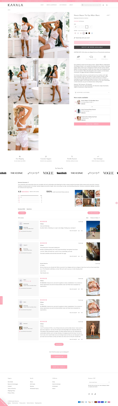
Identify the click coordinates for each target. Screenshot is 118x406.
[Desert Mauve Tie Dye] (83, 33)
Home (9, 9)
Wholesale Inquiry (34, 388)
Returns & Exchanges (13, 384)
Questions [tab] (29, 209)
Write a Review (95, 213)
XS (75, 27)
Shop (53, 381)
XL (90, 27)
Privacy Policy (11, 393)
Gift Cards (32, 384)
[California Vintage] (81, 33)
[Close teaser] (8, 404)
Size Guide (10, 381)
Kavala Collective (15, 401)
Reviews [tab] (21, 209)
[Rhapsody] (89, 33)
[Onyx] (86, 33)
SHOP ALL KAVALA (59, 367)
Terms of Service (12, 388)
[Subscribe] (109, 382)
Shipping (76, 18)
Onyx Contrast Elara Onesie (88, 109)
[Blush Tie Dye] (78, 33)
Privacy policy (22, 403)
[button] (91, 4)
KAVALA (9, 403)
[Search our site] (82, 5)
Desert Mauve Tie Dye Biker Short (90, 100)
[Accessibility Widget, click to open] (117, 203)
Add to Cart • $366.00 (92, 124)
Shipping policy (38, 403)
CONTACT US (59, 356)
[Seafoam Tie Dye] (92, 33)
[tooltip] (28, 182)
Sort (87, 217)
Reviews (32, 386)
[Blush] (75, 33)
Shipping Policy (11, 390)
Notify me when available (92, 47)
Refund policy (15, 403)
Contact (10, 386)
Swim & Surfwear (56, 384)
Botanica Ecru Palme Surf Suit (89, 116)
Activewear (55, 386)
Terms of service (30, 403)
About (31, 381)
